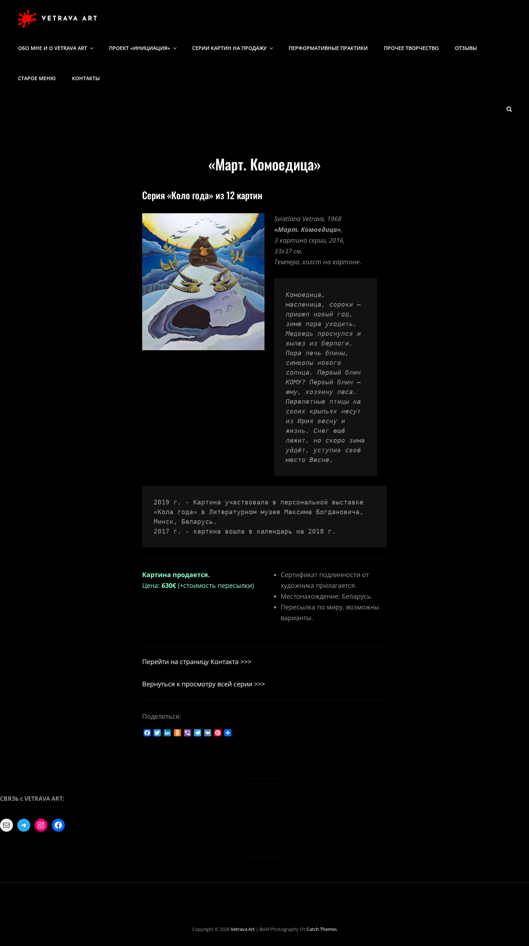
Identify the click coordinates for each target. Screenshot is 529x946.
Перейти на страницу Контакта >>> (196, 661)
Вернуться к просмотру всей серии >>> (203, 684)
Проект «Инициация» (139, 48)
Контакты (86, 78)
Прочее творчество (411, 48)
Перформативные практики (328, 48)
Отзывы (466, 48)
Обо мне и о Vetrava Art (52, 48)
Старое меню (37, 78)
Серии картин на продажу (229, 48)
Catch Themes (322, 929)
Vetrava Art (69, 19)
